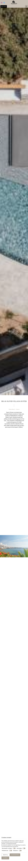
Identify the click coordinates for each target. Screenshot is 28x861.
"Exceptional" (14, 823)
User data (19, 848)
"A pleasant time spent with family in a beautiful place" (14, 730)
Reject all (5, 854)
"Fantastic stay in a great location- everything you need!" (14, 788)
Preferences (5, 850)
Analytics (15, 850)
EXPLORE (14, 77)
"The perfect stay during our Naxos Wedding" (14, 750)
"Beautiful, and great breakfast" (14, 710)
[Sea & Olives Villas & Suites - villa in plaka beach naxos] (14, 2)
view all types (13, 693)
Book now (3, 6)
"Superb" (14, 769)
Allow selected (15, 854)
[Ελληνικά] (4, 3)
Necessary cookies (7, 848)
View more (13, 526)
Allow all (5, 858)
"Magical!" (14, 806)
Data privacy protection (12, 846)
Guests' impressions (14, 700)
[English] (2, 3)
